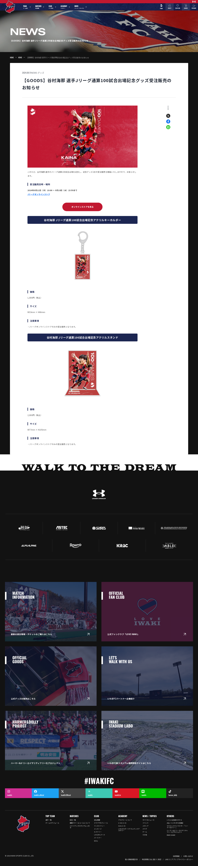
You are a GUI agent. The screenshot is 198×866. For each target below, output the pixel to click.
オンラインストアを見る (82, 206)
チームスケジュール (52, 823)
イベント (146, 823)
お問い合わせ (188, 856)
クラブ (145, 829)
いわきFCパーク (99, 835)
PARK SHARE (171, 835)
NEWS (20, 57)
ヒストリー (98, 832)
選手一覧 (49, 820)
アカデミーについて (125, 820)
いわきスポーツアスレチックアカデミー (129, 829)
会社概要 (97, 820)
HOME (12, 57)
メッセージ (98, 829)
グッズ (41, 72)
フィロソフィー (99, 826)
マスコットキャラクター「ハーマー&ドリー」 (177, 827)
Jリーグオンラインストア (38, 194)
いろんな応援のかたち (174, 820)
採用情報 (176, 856)
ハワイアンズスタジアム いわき (80, 827)
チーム (145, 832)
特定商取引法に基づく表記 (151, 859)
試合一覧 (73, 820)
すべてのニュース (148, 820)
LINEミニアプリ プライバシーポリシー (179, 859)
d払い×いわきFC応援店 (175, 823)
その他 (145, 835)
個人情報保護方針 (131, 859)
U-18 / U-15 (122, 823)
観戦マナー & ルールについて (80, 823)
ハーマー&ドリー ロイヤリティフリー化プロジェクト (177, 831)
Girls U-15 (121, 826)
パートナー (98, 838)
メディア (145, 826)
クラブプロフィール (101, 823)
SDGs (96, 841)
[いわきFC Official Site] (23, 823)
